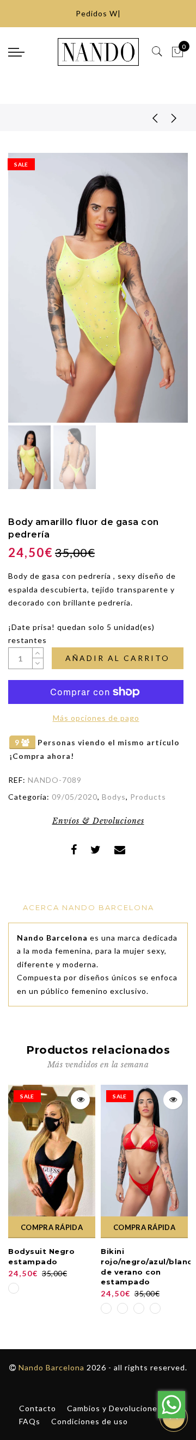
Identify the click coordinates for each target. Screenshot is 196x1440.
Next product (174, 117)
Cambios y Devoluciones (114, 1408)
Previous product (147, 117)
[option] (98, 288)
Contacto (37, 1408)
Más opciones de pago (96, 717)
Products (148, 796)
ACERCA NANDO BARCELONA (88, 907)
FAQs (29, 1421)
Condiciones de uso (89, 1421)
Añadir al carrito (117, 658)
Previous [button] (28, 294)
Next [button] (154, 294)
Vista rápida (80, 1099)
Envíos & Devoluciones (98, 821)
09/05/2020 (74, 796)
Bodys (114, 796)
